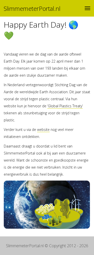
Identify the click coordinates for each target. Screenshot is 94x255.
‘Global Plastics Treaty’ (65, 106)
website (43, 129)
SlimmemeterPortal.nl (32, 8)
